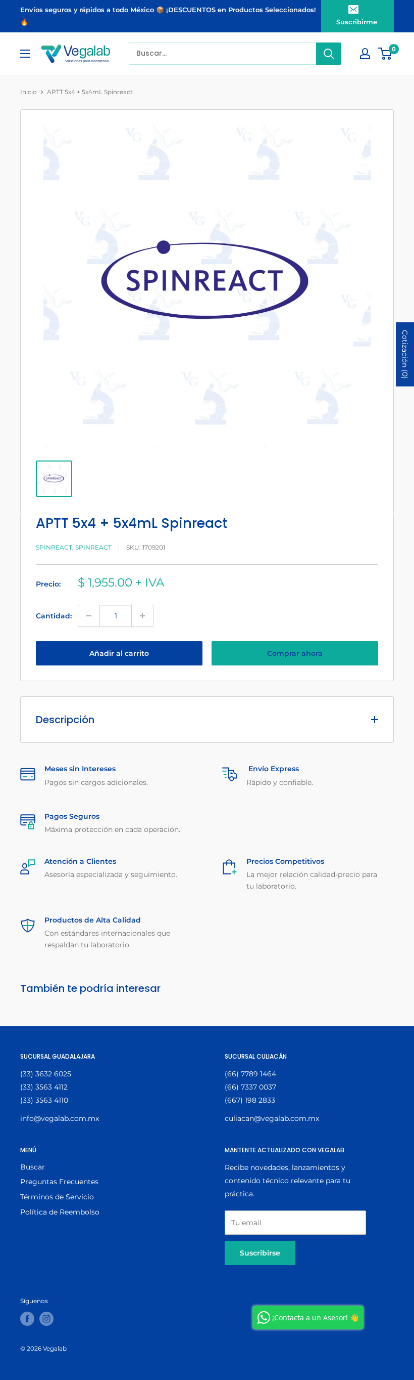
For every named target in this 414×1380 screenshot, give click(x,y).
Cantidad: (54, 615)
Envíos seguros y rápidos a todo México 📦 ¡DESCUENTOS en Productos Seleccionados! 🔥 (168, 16)
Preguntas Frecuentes (59, 1181)
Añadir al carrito (119, 653)
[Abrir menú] (25, 54)
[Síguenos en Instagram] (46, 1319)
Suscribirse (260, 1253)
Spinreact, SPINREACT (74, 547)
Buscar (32, 1167)
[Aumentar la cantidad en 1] (142, 615)
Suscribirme (356, 22)
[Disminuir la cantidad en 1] (88, 615)
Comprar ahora (295, 653)
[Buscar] (328, 54)
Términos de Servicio (57, 1196)
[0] (385, 54)
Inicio (28, 92)
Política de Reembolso (59, 1212)
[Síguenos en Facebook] (27, 1319)
